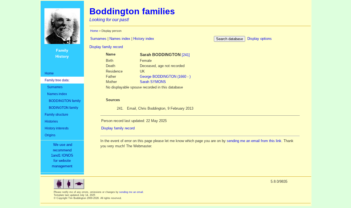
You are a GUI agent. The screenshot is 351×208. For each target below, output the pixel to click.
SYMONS (153, 82)
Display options (259, 39)
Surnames (54, 87)
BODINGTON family (61, 107)
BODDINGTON (165, 76)
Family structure (56, 114)
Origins (50, 135)
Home (49, 73)
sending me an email (131, 192)
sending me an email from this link (254, 141)
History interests (57, 128)
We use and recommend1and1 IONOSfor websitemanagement (63, 155)
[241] (186, 55)
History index (143, 39)
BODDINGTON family (63, 100)
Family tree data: (57, 80)
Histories (51, 121)
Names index (56, 94)
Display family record (106, 47)
